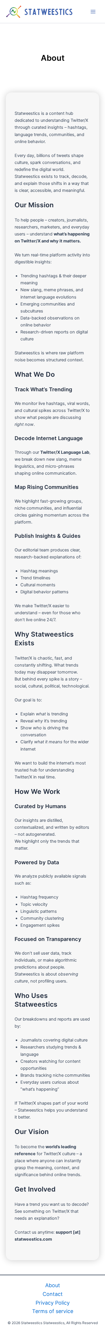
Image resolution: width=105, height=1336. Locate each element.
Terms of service (52, 1311)
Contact (53, 1294)
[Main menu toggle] (93, 12)
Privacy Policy (53, 1303)
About (52, 1285)
